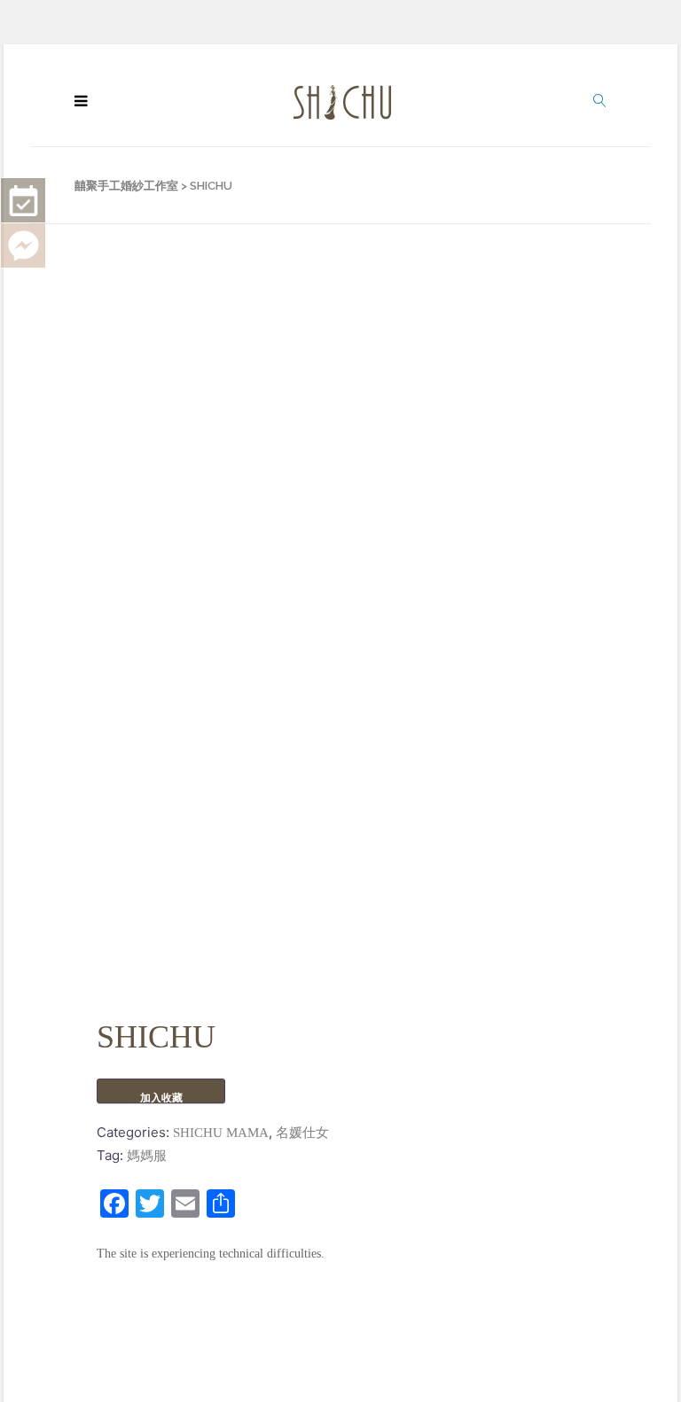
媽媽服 (147, 1156)
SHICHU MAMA (221, 1132)
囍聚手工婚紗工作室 (126, 185)
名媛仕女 (302, 1132)
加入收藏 (161, 1097)
